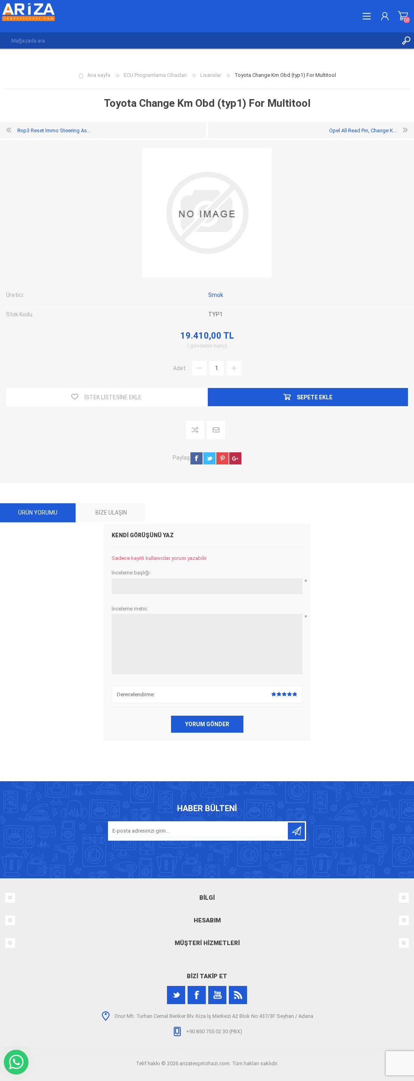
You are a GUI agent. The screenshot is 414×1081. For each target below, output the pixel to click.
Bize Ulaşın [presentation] (111, 512)
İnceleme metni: (130, 609)
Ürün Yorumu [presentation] (37, 512)
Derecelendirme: (136, 694)
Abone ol (296, 830)
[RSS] (238, 995)
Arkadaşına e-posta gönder (216, 430)
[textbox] (199, 40)
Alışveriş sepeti (403, 16)
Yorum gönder (207, 724)
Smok (215, 295)
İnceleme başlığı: (131, 573)
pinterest (222, 458)
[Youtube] (217, 995)
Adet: (180, 368)
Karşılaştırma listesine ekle (195, 430)
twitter (209, 458)
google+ (235, 458)
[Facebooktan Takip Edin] (197, 995)
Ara (406, 40)
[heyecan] (176, 995)
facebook (196, 458)
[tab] (38, 512)
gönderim (201, 346)
